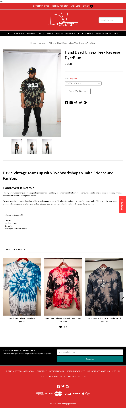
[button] (122, 204)
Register (64, 6)
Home (33, 43)
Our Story (42, 371)
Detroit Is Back (56, 371)
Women (69, 33)
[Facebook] (66, 102)
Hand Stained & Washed (98, 371)
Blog (63, 376)
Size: (71, 78)
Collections (44, 33)
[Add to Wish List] (38, 265)
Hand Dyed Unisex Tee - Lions (22, 318)
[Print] (75, 102)
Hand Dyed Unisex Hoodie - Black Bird (104, 318)
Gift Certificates (41, 6)
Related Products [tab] (15, 249)
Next (123, 296)
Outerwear (102, 33)
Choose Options (22, 307)
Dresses (31, 33)
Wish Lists (75, 6)
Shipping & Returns (77, 376)
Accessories (84, 33)
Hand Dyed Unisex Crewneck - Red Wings (63, 318)
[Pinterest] (85, 102)
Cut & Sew (19, 33)
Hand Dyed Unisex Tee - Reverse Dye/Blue (76, 43)
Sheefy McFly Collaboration (20, 371)
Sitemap (72, 403)
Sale (115, 33)
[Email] (71, 102)
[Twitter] (80, 102)
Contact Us (52, 376)
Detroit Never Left (76, 371)
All (9, 33)
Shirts (51, 43)
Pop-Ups (116, 371)
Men (58, 33)
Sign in (55, 6)
